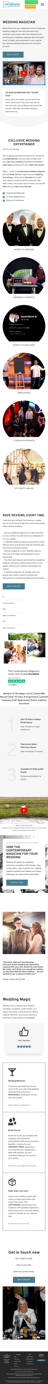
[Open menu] (42, 4)
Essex (26, 1371)
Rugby (25, 1377)
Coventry (17, 1371)
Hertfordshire (30, 1371)
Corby (36, 1369)
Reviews (15, 1363)
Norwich (25, 1375)
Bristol (28, 1369)
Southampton (34, 1377)
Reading (21, 1377)
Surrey (38, 1377)
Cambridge (32, 1369)
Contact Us (16, 1366)
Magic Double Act (29, 1363)
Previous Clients (17, 1361)
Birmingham (23, 1369)
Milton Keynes (35, 1374)
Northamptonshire (19, 1375)
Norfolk (39, 1374)
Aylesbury (12, 1369)
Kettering (8, 1374)
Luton (22, 1374)
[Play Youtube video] (24, 73)
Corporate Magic (30, 1356)
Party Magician (30, 1361)
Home (15, 1356)
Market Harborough (27, 1374)
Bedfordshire (17, 1369)
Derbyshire (22, 1371)
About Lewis (16, 1359)
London (18, 1374)
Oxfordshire (30, 1375)
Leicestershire (13, 1374)
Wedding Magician (29, 1359)
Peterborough (11, 1377)
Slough (28, 1377)
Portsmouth (17, 1377)
